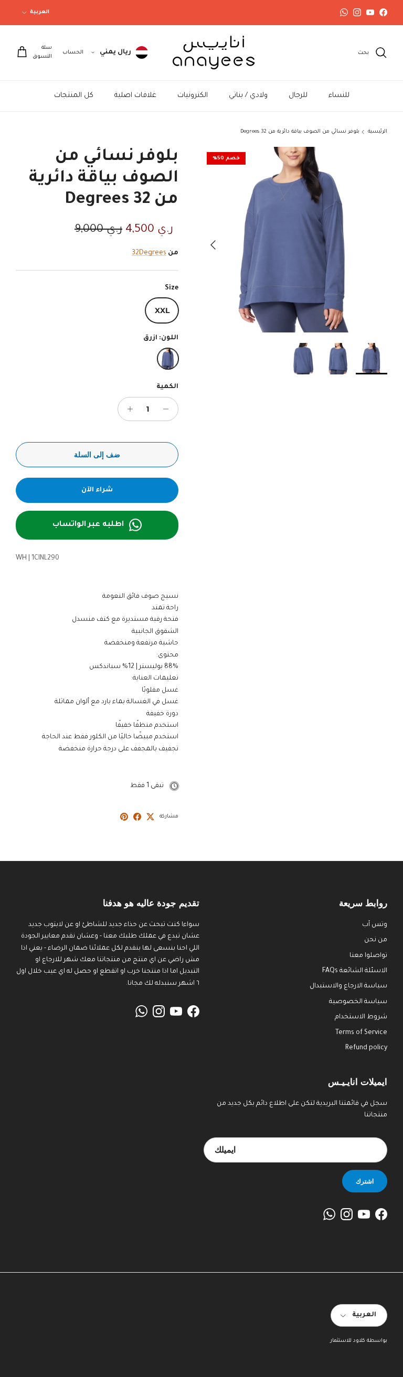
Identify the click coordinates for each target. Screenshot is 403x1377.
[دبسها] (124, 817)
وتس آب (374, 925)
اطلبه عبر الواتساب (88, 525)
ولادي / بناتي (248, 96)
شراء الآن (97, 490)
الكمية (167, 387)
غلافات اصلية (135, 96)
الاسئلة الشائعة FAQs (354, 971)
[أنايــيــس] (209, 53)
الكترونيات (192, 96)
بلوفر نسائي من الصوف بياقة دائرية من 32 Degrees (299, 132)
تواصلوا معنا (368, 956)
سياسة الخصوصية (358, 1002)
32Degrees (149, 253)
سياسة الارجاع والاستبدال (348, 986)
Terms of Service (361, 1033)
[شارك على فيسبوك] (137, 817)
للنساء (338, 96)
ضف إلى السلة (97, 454)
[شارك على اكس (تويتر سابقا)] (150, 817)
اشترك (365, 1181)
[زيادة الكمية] (127, 409)
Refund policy (366, 1048)
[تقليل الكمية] (169, 409)
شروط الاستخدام (361, 1017)
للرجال (298, 96)
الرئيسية (377, 132)
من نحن (375, 940)
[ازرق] (167, 358)
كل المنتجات (73, 96)
